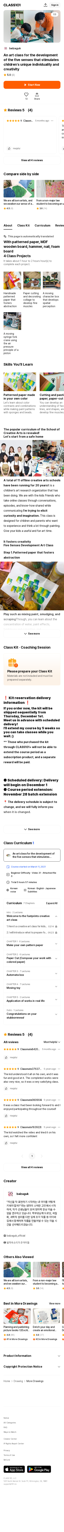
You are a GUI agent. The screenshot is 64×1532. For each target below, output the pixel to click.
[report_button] (52, 120)
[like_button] (9, 148)
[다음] (41, 1156)
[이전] (22, 1156)
